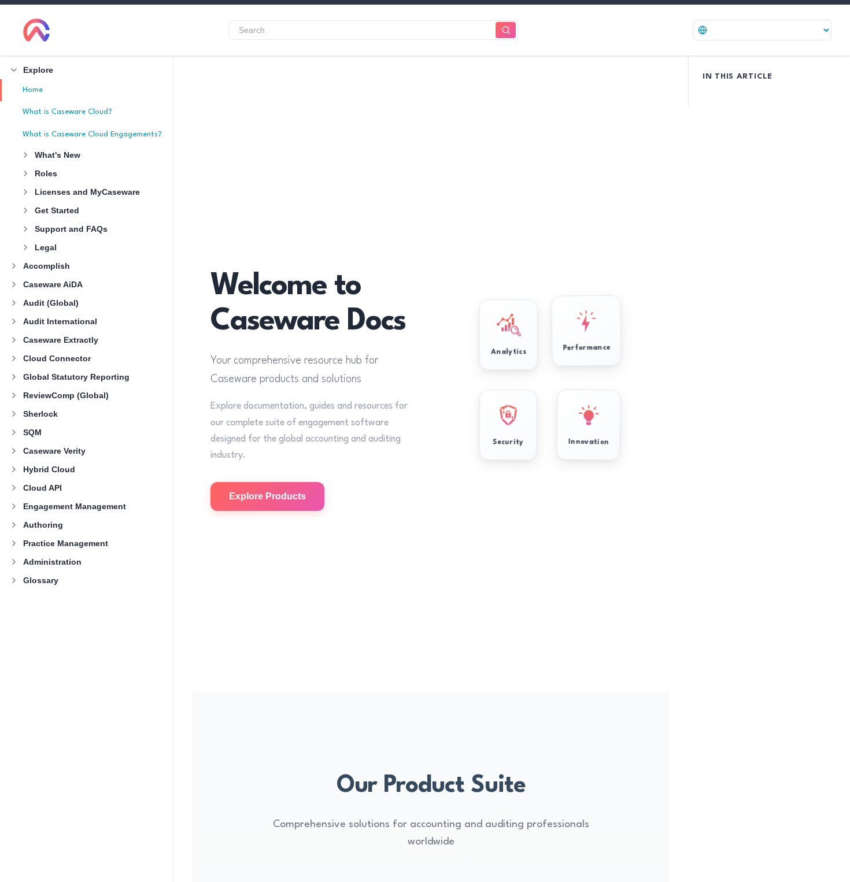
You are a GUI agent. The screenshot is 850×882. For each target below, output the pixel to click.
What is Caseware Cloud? (67, 112)
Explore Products (267, 496)
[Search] (506, 30)
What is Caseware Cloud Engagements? (92, 134)
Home (33, 90)
